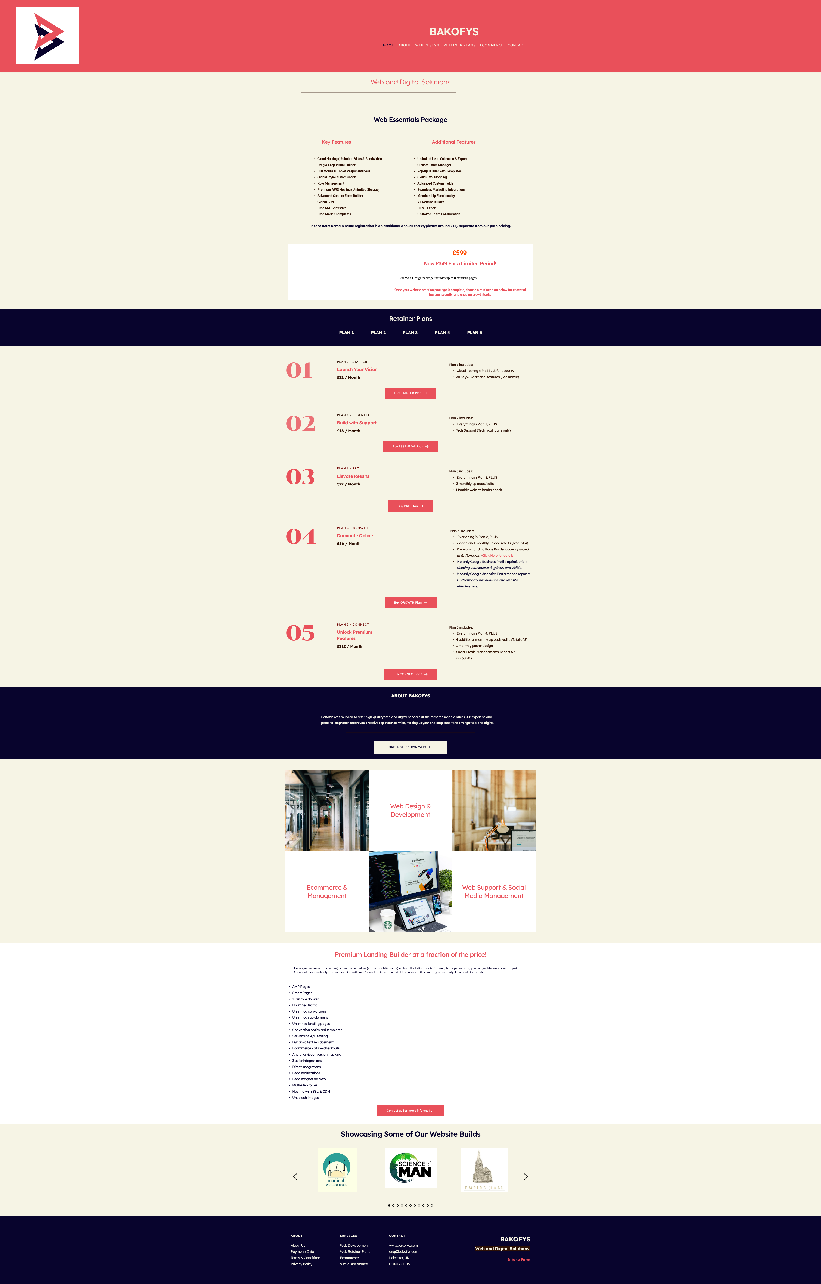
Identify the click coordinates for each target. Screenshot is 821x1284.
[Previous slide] (295, 1176)
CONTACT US (399, 1264)
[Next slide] (525, 1176)
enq (392, 1251)
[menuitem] (388, 45)
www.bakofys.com (403, 1245)
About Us (298, 1245)
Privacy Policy (301, 1264)
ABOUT (297, 1236)
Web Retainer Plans (355, 1251)
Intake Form (518, 1259)
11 (432, 1205)
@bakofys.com (406, 1251)
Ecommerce (349, 1258)
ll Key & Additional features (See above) (487, 377)
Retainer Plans (410, 318)
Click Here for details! (498, 555)
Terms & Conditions (306, 1258)
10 (428, 1205)
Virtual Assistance (354, 1264)
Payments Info (302, 1251)
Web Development (354, 1245)
